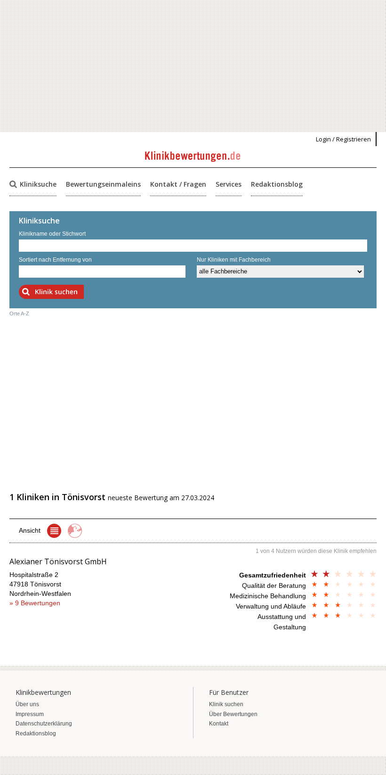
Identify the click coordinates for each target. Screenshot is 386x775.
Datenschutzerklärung (44, 723)
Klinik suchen (226, 704)
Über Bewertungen (233, 714)
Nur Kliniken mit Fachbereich (234, 259)
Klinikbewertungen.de (193, 157)
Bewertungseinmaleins (103, 184)
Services (228, 184)
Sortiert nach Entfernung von (55, 259)
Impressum (30, 714)
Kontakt (218, 723)
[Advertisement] (193, 66)
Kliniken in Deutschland (54, 531)
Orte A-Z (19, 313)
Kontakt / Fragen (178, 184)
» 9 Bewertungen (34, 603)
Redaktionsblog (277, 184)
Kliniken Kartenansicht (75, 531)
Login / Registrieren (343, 139)
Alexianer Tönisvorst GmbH (58, 561)
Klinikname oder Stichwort (52, 234)
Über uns (27, 704)
